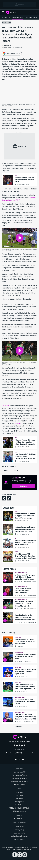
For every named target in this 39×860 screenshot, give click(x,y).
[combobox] (19, 753)
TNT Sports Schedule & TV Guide (19, 808)
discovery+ (18, 423)
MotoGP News (19, 805)
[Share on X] (4, 498)
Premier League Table (19, 772)
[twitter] (19, 854)
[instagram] (24, 854)
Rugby (4, 22)
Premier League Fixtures (19, 775)
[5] (24, 745)
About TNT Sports (19, 819)
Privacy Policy (19, 830)
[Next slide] (36, 17)
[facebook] (14, 854)
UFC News (19, 798)
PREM (9, 22)
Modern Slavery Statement (19, 836)
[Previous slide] (2, 17)
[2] (17, 745)
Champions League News (19, 778)
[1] (14, 745)
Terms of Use (19, 827)
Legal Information (19, 833)
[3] (19, 745)
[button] (3, 12)
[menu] (35, 12)
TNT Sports (5, 406)
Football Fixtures (19, 784)
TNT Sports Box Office (20, 811)
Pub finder (19, 792)
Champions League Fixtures (19, 781)
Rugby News (19, 795)
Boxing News (19, 802)
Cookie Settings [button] (19, 839)
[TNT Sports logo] (11, 12)
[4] (22, 745)
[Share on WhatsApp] (9, 498)
